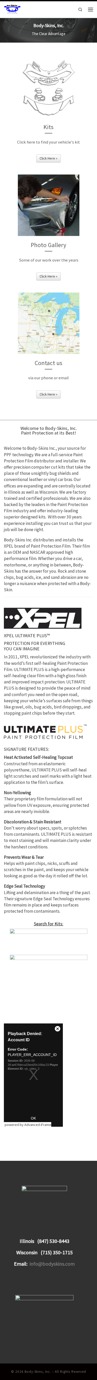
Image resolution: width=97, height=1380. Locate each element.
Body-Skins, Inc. (38, 1371)
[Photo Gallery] (49, 205)
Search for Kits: (48, 924)
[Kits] (49, 87)
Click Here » (48, 158)
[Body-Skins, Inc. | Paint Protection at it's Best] (12, 8)
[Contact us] (49, 323)
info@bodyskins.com (52, 1263)
